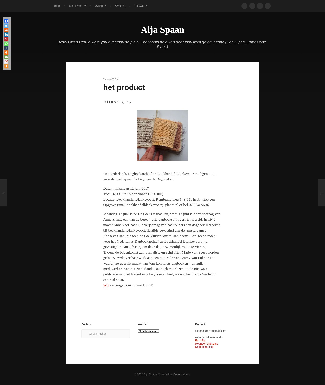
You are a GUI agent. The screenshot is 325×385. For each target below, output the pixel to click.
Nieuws (139, 5)
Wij (106, 285)
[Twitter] (6, 26)
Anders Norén (181, 374)
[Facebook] (6, 21)
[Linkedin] (6, 34)
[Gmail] (6, 61)
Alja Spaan (162, 30)
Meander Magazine (206, 343)
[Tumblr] (6, 48)
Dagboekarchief (204, 346)
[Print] (6, 52)
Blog (57, 5)
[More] (6, 66)
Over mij (120, 5)
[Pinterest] (6, 39)
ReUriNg (200, 340)
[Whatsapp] (6, 43)
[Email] (6, 57)
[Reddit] (6, 30)
